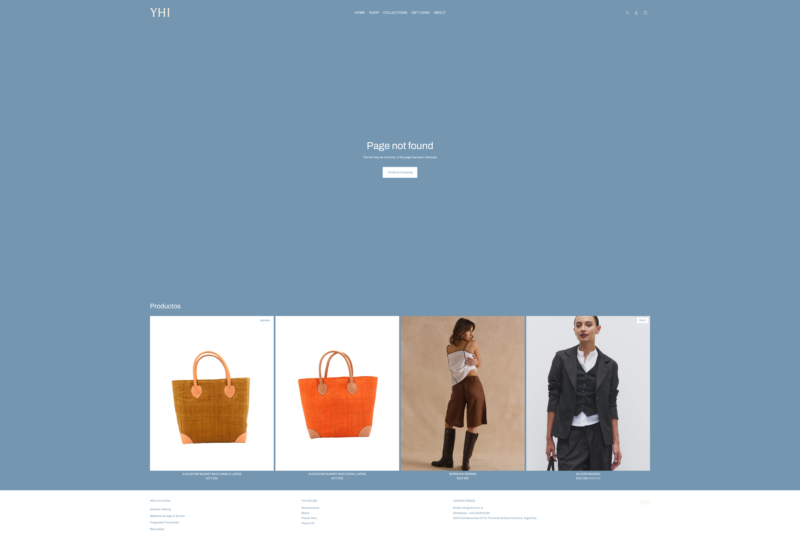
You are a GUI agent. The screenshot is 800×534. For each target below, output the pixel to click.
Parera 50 (307, 523)
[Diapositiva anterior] (407, 393)
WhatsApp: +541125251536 (471, 513)
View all (645, 307)
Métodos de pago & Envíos (167, 516)
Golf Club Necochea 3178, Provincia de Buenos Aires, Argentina (494, 518)
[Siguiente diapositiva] (518, 393)
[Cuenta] (636, 12)
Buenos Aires (310, 507)
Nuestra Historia (160, 509)
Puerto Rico (309, 518)
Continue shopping (400, 172)
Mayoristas (157, 529)
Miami (305, 513)
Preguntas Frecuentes (164, 522)
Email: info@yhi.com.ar (468, 507)
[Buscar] (627, 12)
